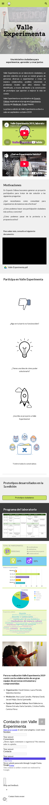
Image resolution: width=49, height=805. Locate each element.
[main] (24, 30)
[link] (24, 254)
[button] (3, 3)
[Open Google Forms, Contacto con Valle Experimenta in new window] (42, 721)
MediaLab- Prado (20, 104)
